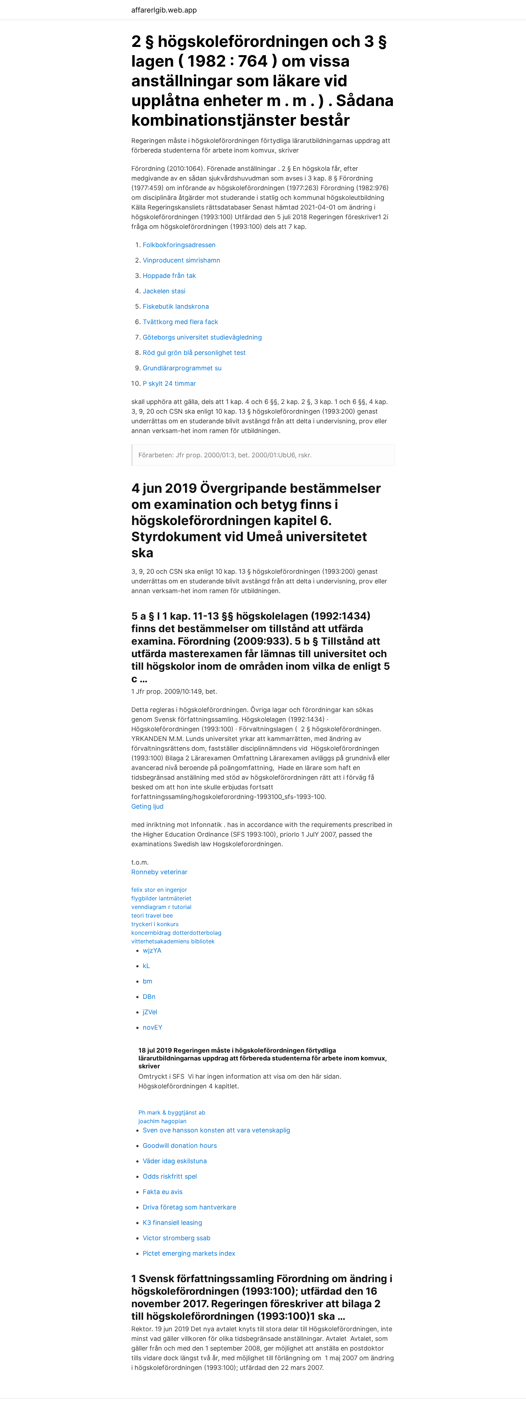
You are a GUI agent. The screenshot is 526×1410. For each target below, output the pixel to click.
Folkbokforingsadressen (179, 245)
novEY (152, 1027)
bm (147, 981)
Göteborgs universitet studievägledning (202, 337)
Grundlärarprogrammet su (182, 368)
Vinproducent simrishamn (181, 260)
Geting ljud (147, 806)
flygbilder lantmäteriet (161, 898)
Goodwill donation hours (180, 1145)
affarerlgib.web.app (164, 10)
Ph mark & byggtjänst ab (171, 1112)
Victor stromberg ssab (176, 1238)
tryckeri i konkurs (155, 924)
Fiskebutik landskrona (176, 306)
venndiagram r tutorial (161, 906)
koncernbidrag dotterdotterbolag (176, 932)
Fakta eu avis (162, 1191)
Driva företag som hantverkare (189, 1207)
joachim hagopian (162, 1121)
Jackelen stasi (164, 291)
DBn (149, 996)
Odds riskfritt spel (170, 1176)
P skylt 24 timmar (169, 383)
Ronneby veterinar (159, 872)
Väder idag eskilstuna (175, 1161)
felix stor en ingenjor (159, 889)
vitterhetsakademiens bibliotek (173, 941)
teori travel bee (152, 915)
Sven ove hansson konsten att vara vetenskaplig (216, 1130)
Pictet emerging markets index (189, 1253)
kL (146, 965)
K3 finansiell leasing (172, 1222)
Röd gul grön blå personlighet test (194, 352)
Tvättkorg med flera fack (180, 322)
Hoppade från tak (169, 275)
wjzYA (152, 950)
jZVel (150, 1012)
